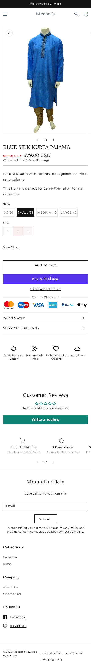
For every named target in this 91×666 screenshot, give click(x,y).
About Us (10, 587)
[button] (5, 13)
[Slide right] (53, 140)
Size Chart (11, 247)
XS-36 (9, 213)
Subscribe (45, 519)
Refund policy (51, 653)
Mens (7, 564)
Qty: (6, 222)
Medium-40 (47, 213)
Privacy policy (73, 653)
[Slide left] (37, 140)
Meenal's (19, 651)
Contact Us (12, 594)
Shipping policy (53, 659)
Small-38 (25, 212)
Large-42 (69, 213)
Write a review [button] (45, 420)
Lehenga (10, 557)
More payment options (45, 288)
